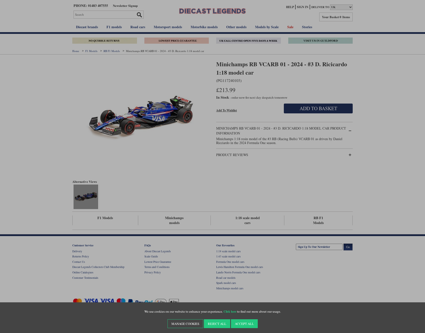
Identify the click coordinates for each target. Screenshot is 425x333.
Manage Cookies (185, 323)
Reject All (217, 323)
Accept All (244, 323)
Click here (230, 311)
